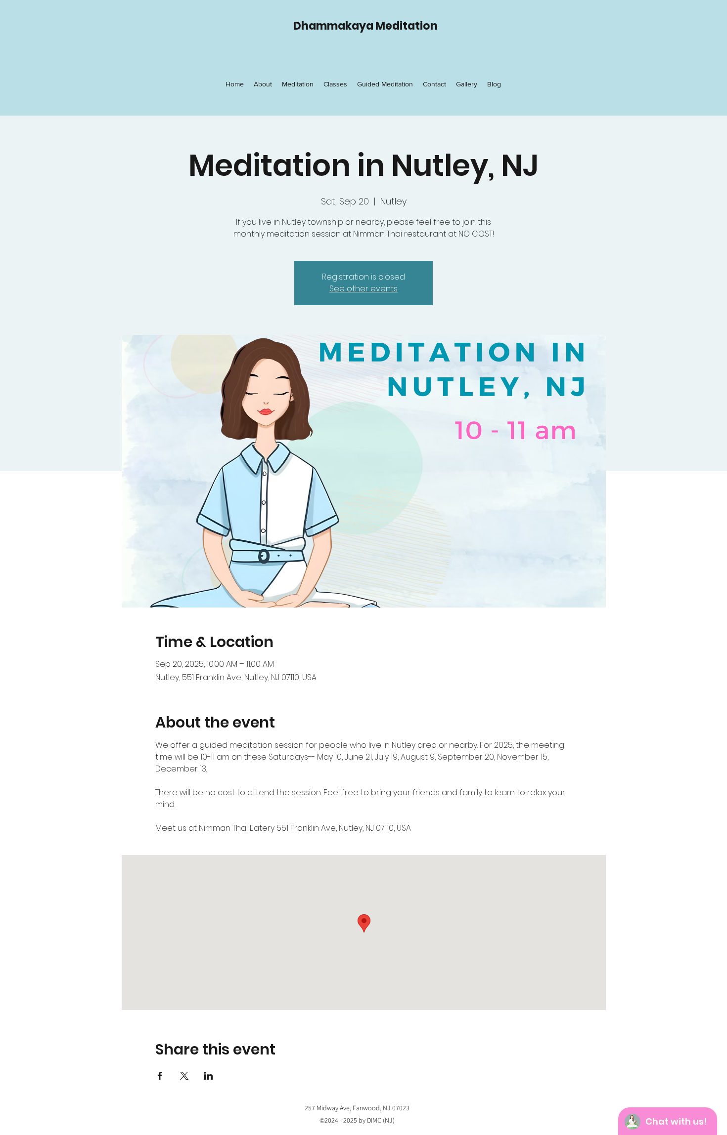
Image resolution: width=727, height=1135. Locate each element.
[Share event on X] (184, 1076)
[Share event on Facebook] (160, 1076)
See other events (363, 288)
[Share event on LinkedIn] (208, 1076)
